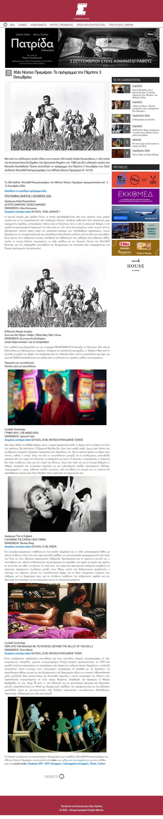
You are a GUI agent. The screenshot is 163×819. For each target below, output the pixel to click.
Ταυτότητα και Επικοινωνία (74, 806)
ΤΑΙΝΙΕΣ (22, 24)
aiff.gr (65, 760)
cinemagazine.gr (80, 760)
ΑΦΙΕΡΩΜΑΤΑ (38, 24)
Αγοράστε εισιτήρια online (18, 211)
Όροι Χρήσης (95, 806)
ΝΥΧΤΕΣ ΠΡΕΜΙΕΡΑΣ (61, 24)
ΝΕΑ (12, 24)
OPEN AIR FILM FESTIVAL (91, 24)
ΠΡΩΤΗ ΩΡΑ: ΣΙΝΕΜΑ (121, 24)
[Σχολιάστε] (54, 778)
